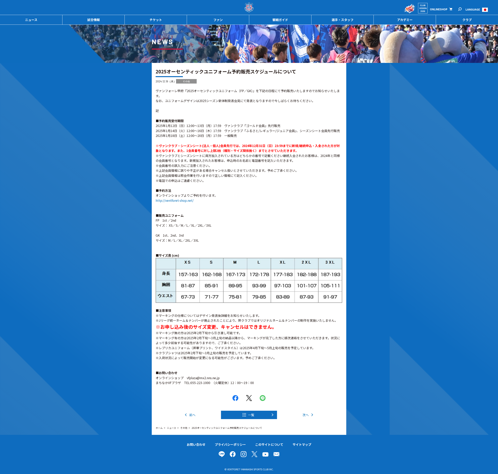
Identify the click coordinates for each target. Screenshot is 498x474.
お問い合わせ (196, 444)
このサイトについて (269, 444)
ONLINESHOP (438, 9)
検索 (462, 9)
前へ (192, 414)
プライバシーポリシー (230, 444)
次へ (305, 414)
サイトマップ (302, 444)
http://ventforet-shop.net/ (175, 200)
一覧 (251, 414)
